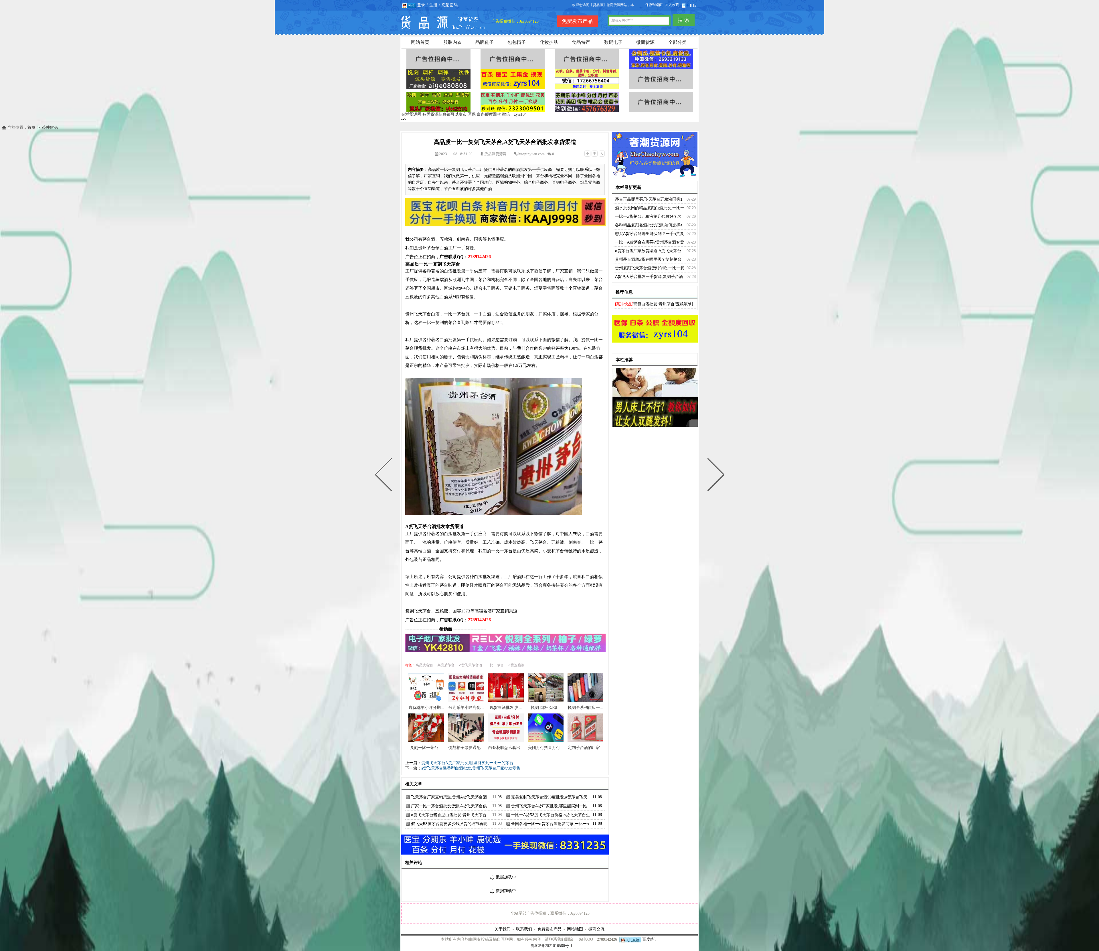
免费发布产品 (549, 929)
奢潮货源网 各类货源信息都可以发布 (434, 114)
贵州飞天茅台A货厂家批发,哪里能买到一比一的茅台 (467, 763)
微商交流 (596, 929)
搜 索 (683, 20)
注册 (433, 5)
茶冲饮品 (50, 127)
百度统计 (650, 939)
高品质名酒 (424, 665)
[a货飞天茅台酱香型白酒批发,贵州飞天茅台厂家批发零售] (384, 475)
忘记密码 (450, 5)
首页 (31, 127)
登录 (421, 5)
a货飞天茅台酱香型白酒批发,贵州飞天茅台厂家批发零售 (470, 768)
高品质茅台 (445, 665)
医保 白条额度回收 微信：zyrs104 (497, 114)
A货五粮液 (516, 665)
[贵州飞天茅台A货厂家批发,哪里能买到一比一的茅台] (714, 475)
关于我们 (503, 929)
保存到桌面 (654, 5)
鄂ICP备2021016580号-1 (551, 946)
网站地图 (575, 929)
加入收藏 (672, 5)
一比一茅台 (495, 665)
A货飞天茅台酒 (470, 665)
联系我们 (524, 929)
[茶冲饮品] (624, 304)
